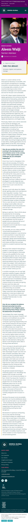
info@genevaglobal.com (8, 476)
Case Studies (11, 3)
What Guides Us (4, 3)
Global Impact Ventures (19, 1)
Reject (10, 520)
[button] (25, 10)
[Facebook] (2, 480)
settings (16, 518)
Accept (4, 520)
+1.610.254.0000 (5, 474)
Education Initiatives (5, 5)
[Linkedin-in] (6, 480)
